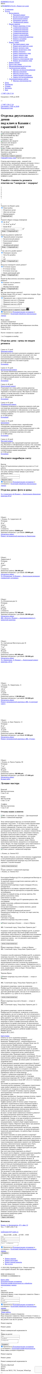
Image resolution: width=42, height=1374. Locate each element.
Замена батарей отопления (22, 75)
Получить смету (7, 479)
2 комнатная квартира (20, 29)
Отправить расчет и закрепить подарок (14, 310)
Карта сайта (5, 1279)
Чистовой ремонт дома (21, 44)
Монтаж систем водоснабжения (24, 70)
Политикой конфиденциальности (23, 1348)
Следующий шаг (7, 216)
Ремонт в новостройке (21, 35)
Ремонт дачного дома (20, 55)
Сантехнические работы (17, 68)
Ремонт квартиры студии (21, 26)
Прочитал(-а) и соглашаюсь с (18, 313)
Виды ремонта (14, 13)
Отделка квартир (19, 40)
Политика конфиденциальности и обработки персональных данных (16, 1284)
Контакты (8, 88)
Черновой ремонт (19, 15)
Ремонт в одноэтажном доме (23, 59)
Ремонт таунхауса (19, 51)
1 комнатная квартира (20, 28)
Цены (7, 82)
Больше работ (5, 779)
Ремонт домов (14, 42)
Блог (6, 90)
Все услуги (9, 1264)
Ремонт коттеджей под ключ (23, 46)
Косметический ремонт (21, 17)
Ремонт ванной (14, 62)
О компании (9, 9)
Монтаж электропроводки (22, 81)
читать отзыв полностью (9, 866)
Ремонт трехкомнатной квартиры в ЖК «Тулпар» (18, 739)
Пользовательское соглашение (23, 312)
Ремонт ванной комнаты (13, 1262)
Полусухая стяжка (15, 64)
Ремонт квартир (14, 24)
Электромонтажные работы (18, 79)
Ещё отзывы (5, 1036)
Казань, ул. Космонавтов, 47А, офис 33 (14, 1225)
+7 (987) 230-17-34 (7, 93)
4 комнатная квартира (20, 33)
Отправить (5, 1344)
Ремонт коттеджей (11, 1260)
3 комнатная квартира (20, 31)
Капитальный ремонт (20, 18)
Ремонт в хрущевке (20, 39)
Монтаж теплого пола (20, 73)
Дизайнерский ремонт (21, 22)
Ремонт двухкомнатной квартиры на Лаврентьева (18, 536)
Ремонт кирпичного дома (22, 53)
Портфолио (9, 84)
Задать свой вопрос (8, 1217)
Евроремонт (5, 423)
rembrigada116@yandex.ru (9, 1232)
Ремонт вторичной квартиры (23, 37)
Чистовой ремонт (7, 441)
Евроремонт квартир (20, 20)
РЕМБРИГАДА (7, 2)
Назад (3, 231)
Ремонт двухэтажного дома (22, 60)
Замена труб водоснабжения (23, 77)
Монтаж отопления (20, 71)
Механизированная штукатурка (20, 66)
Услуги (7, 11)
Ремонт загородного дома (22, 50)
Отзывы (7, 86)
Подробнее (4, 364)
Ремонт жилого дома (20, 57)
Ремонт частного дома (21, 48)
